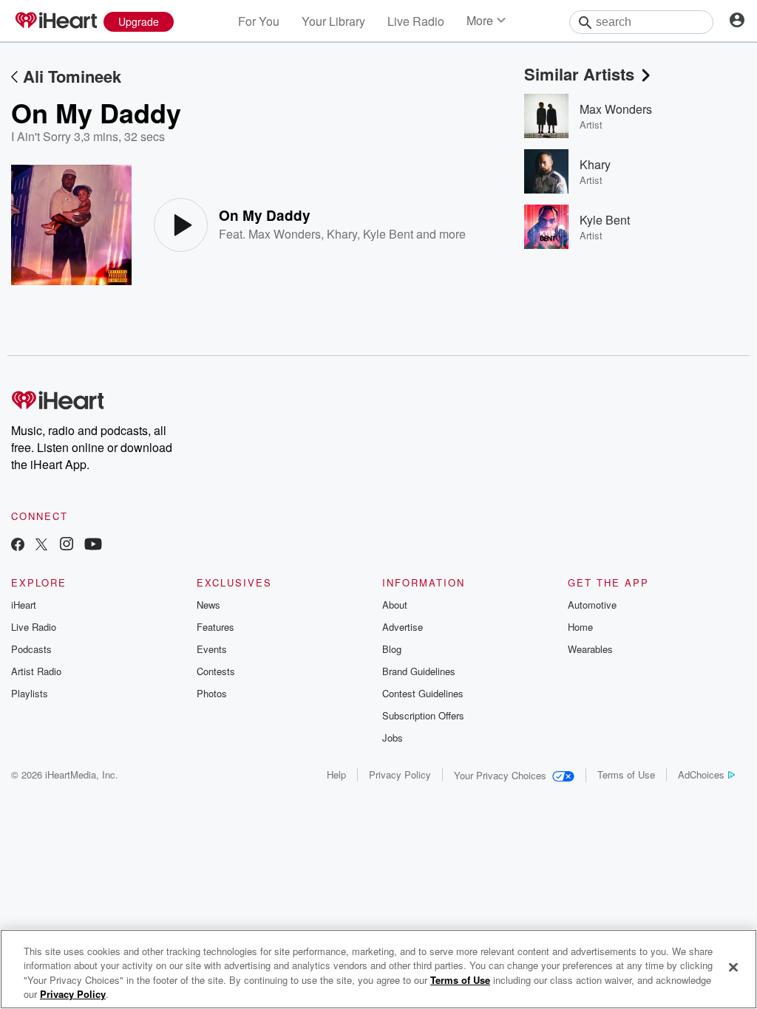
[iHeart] (55, 21)
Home (580, 627)
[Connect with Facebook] (17, 545)
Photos (212, 693)
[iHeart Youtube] (93, 545)
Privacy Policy (400, 774)
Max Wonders (284, 233)
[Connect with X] (41, 545)
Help (336, 774)
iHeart (23, 605)
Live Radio (415, 21)
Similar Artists (579, 74)
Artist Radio (36, 671)
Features (215, 627)
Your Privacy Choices (500, 775)
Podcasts (31, 649)
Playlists (29, 693)
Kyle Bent (388, 233)
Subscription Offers (423, 715)
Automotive (592, 605)
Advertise (402, 627)
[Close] (733, 967)
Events (212, 649)
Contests (216, 671)
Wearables (590, 649)
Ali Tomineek (72, 76)
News (208, 605)
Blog (391, 649)
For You (258, 21)
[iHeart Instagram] (66, 545)
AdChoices (701, 774)
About (394, 605)
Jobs (392, 738)
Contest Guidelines (423, 693)
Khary (342, 233)
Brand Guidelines (418, 671)
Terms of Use (626, 774)
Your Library (333, 21)
